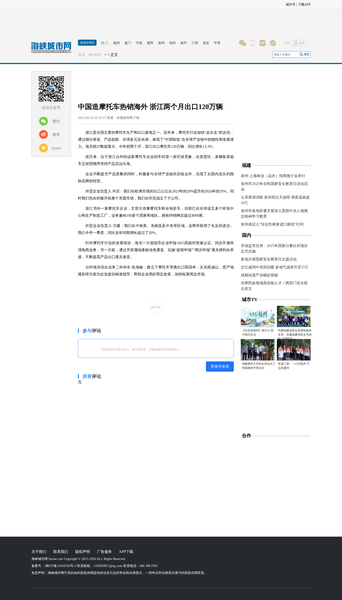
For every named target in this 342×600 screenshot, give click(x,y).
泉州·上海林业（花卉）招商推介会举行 (273, 176)
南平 (183, 43)
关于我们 (38, 552)
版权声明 (82, 552)
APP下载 (126, 552)
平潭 (217, 43)
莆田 (150, 43)
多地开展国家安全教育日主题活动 (269, 259)
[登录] (332, 3)
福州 (116, 43)
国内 (97, 55)
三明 (194, 43)
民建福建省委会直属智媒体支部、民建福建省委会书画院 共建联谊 (295, 334)
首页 (81, 55)
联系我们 (60, 552)
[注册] (317, 3)
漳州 (172, 43)
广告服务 (104, 552)
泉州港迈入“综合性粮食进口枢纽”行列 (272, 224)
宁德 (139, 43)
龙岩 (206, 43)
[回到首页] (53, 50)
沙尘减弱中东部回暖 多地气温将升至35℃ (274, 267)
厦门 (127, 43)
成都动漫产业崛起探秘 (259, 275)
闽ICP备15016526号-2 (60, 566)
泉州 (161, 43)
